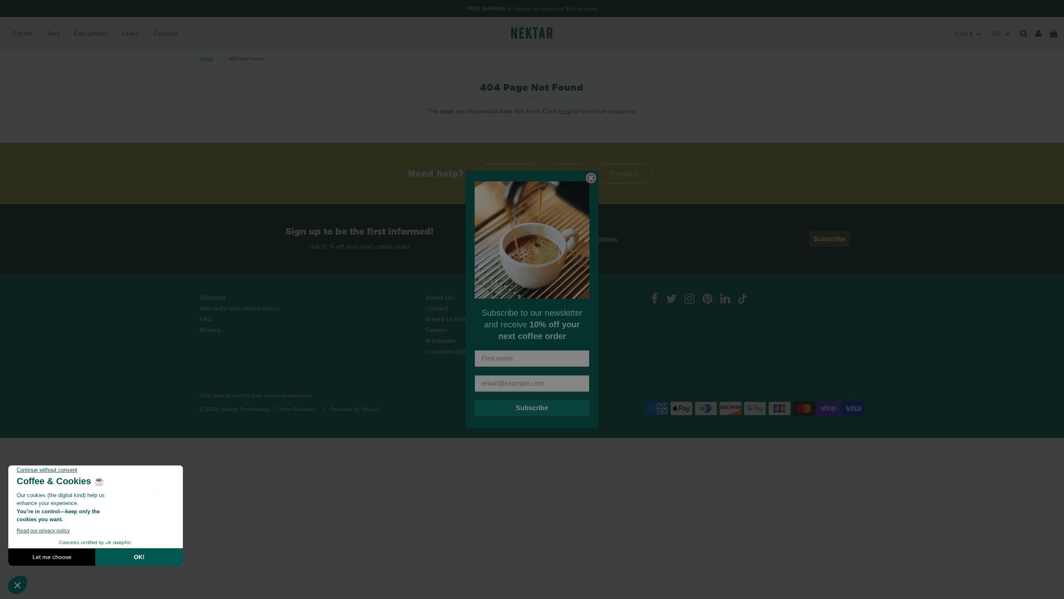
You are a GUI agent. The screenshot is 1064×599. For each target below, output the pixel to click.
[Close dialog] (591, 178)
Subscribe (532, 407)
